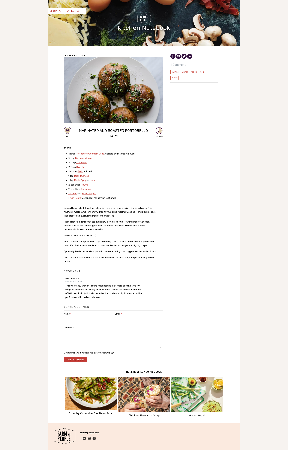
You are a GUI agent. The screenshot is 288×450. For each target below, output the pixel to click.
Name (67, 313)
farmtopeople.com (89, 433)
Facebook (94, 439)
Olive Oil (80, 167)
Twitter (84, 439)
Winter (174, 78)
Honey (93, 180)
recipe (194, 72)
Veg (202, 72)
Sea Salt (72, 193)
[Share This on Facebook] (173, 58)
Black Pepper (89, 193)
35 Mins (175, 72)
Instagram (89, 439)
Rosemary (86, 189)
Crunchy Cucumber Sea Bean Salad (91, 413)
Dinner (185, 72)
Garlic (80, 171)
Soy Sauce (81, 162)
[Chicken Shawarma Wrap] (144, 411)
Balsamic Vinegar (84, 158)
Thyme (84, 184)
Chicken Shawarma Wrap (144, 415)
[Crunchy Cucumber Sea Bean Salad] (91, 409)
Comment (69, 327)
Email (118, 313)
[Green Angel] (197, 411)
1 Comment (178, 65)
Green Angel (197, 415)
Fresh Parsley (75, 198)
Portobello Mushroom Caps (90, 153)
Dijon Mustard (81, 176)
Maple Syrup (80, 180)
